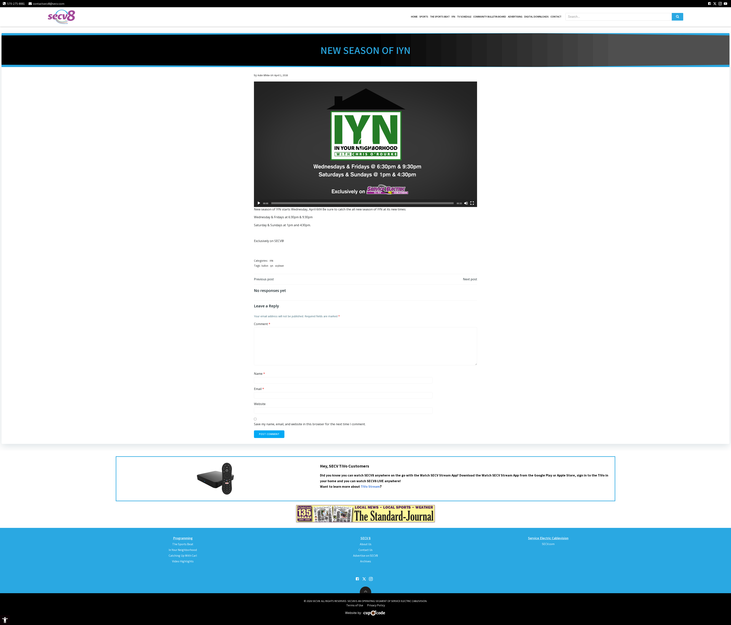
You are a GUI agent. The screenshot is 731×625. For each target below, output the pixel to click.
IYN (453, 16)
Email (259, 389)
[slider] (362, 203)
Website (260, 404)
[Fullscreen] (472, 203)
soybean (279, 265)
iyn (271, 265)
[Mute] (466, 203)
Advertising (515, 16)
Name (259, 374)
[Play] (259, 203)
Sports (423, 16)
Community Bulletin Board (489, 16)
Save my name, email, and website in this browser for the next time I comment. (310, 424)
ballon (265, 265)
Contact (556, 16)
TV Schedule (464, 16)
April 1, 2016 (281, 75)
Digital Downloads (536, 16)
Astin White (264, 75)
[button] (5, 620)
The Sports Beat (440, 16)
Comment (262, 324)
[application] (365, 144)
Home (414, 16)
